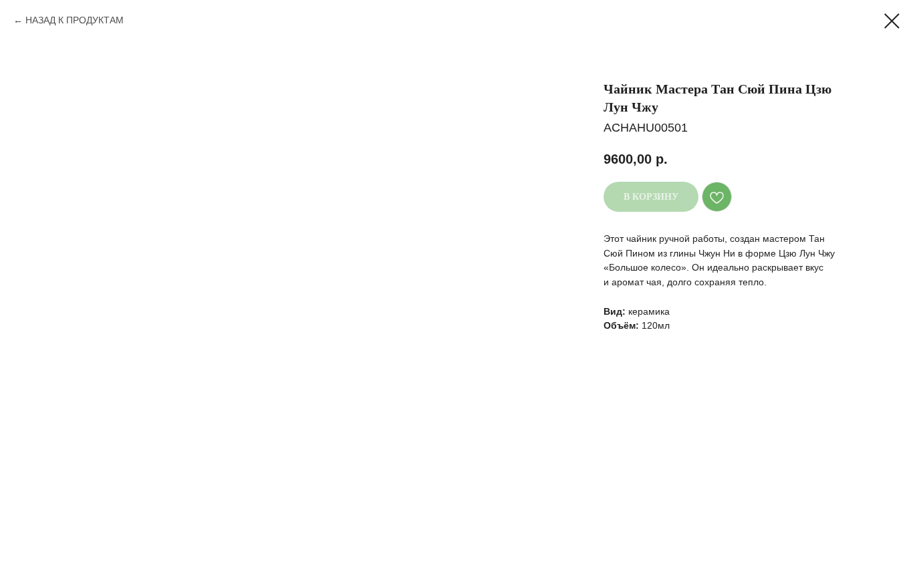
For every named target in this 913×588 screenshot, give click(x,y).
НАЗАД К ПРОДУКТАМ (74, 20)
